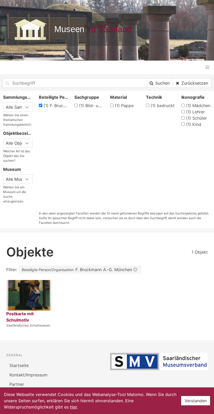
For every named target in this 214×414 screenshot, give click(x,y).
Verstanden (196, 400)
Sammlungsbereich (18, 97)
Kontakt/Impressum (28, 374)
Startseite (19, 365)
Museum (12, 169)
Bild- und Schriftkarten (91, 105)
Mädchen (198, 105)
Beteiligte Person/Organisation (53, 97)
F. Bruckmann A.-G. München (56, 105)
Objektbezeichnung (18, 133)
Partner (16, 384)
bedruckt (163, 105)
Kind (193, 124)
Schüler (196, 118)
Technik (154, 97)
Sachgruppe (86, 97)
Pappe (124, 105)
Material (118, 97)
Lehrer (195, 111)
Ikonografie (193, 97)
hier (73, 407)
